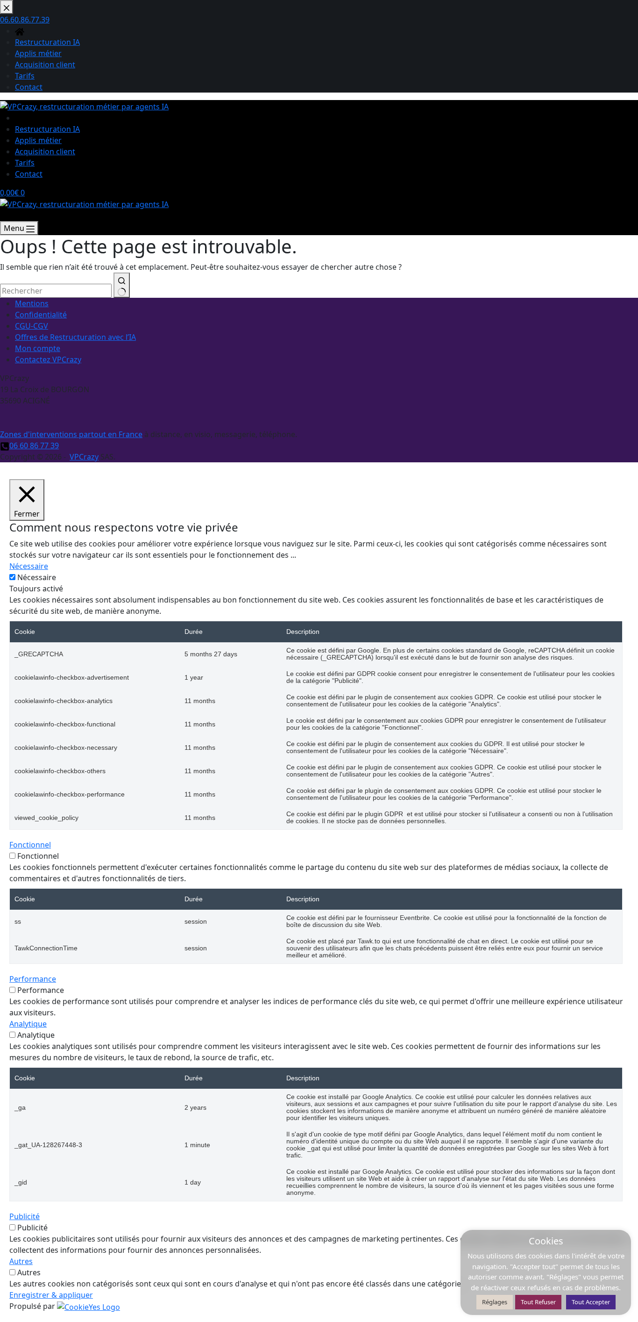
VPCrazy (84, 457)
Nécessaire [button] (28, 566)
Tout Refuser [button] (538, 1302)
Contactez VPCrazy (48, 359)
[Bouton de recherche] (121, 285)
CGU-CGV (31, 326)
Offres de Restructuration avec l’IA (75, 337)
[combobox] (56, 291)
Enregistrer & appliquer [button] (51, 1295)
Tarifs (25, 163)
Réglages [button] (494, 1302)
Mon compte (37, 348)
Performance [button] (32, 979)
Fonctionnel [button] (30, 845)
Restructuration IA (47, 129)
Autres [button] (21, 1261)
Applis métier (38, 140)
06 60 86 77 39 (34, 445)
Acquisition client (45, 151)
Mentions (32, 303)
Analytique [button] (28, 1024)
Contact (29, 174)
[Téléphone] (4, 215)
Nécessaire (36, 577)
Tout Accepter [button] (591, 1302)
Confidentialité (41, 314)
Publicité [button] (24, 1216)
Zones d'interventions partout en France (71, 434)
